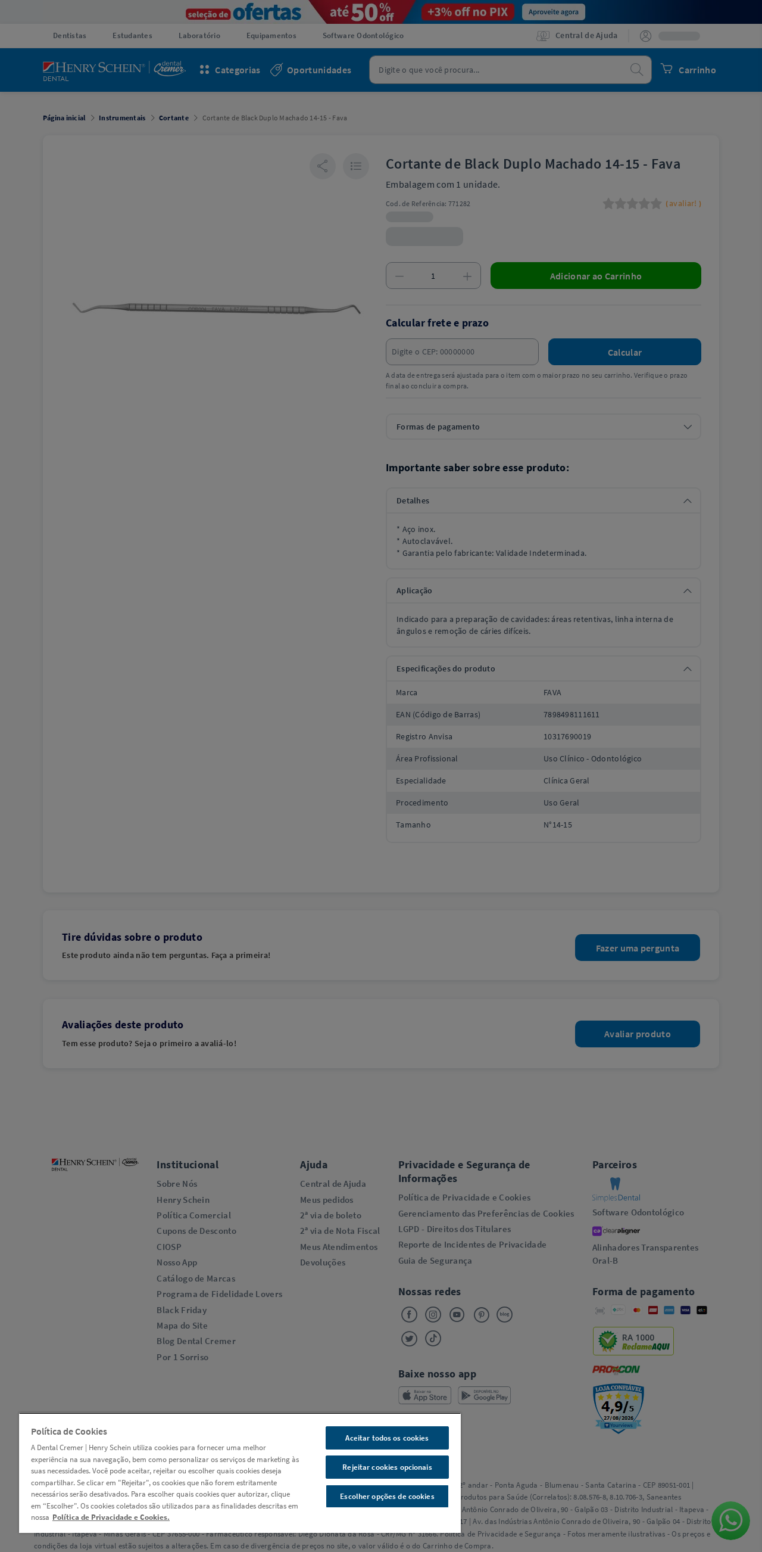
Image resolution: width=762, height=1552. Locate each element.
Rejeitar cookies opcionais (387, 1467)
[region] (240, 1473)
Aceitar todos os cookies (387, 1438)
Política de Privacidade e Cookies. (111, 1517)
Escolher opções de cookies (387, 1496)
